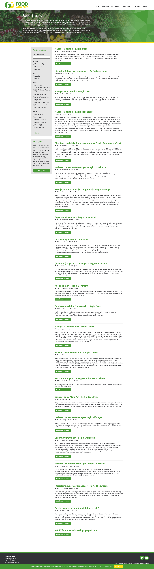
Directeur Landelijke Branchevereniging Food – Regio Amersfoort (88, 143)
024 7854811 (145, 3)
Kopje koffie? (115, 6)
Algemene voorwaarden (133, 563)
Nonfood (38, 69)
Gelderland (39, 114)
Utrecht (38, 125)
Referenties (136, 6)
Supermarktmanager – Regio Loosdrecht (75, 217)
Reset (37, 133)
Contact (145, 6)
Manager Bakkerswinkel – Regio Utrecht (75, 326)
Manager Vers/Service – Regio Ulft (72, 91)
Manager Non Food (41, 107)
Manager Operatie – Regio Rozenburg (73, 112)
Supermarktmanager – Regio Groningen (75, 437)
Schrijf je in (41, 171)
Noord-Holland (40, 122)
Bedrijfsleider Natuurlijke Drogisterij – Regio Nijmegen (83, 189)
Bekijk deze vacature (62, 64)
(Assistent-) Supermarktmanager (42, 86)
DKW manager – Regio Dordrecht (71, 239)
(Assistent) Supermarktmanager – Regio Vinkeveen (81, 263)
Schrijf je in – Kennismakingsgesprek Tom (76, 530)
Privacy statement (144, 563)
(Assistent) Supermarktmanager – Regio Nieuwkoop (81, 486)
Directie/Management (42, 97)
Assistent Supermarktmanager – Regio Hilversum (80, 463)
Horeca (38, 66)
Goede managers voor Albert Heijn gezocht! (77, 508)
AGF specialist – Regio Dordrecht (71, 285)
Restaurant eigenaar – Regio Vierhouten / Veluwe (80, 378)
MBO (37, 78)
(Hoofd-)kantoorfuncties (42, 91)
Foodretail (39, 64)
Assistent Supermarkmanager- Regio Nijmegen (79, 417)
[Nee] (152, 566)
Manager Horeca (41, 105)
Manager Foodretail (42, 102)
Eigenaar (38, 99)
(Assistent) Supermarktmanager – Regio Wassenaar (81, 71)
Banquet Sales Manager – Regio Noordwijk (76, 397)
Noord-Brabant (40, 120)
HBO (37, 76)
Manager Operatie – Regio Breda (71, 48)
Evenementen (126, 6)
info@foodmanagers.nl (133, 3)
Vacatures (105, 6)
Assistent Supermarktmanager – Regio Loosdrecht (80, 167)
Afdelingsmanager (41, 94)
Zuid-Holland (40, 127)
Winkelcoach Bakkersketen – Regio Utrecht (76, 352)
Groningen (39, 117)
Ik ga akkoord (118, 566)
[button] (4, 33)
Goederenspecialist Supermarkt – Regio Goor (78, 306)
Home (98, 6)
